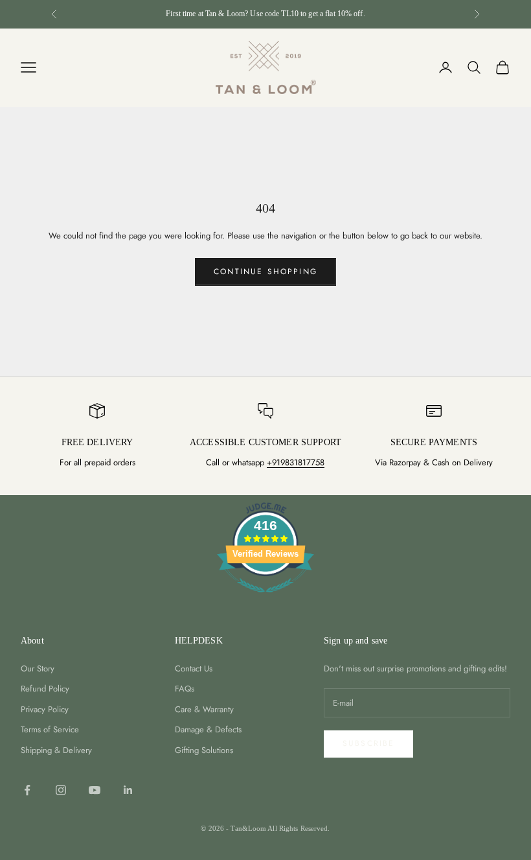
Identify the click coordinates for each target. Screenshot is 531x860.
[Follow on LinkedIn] (128, 790)
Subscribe (368, 743)
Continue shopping (265, 271)
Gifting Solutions (204, 750)
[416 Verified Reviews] (265, 600)
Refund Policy (45, 688)
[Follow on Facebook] (27, 790)
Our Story (37, 668)
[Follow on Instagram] (60, 790)
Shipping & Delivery (56, 750)
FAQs (184, 688)
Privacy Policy (45, 709)
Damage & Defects (208, 729)
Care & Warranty (204, 709)
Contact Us (193, 668)
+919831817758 (295, 462)
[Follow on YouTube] (94, 790)
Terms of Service (50, 729)
